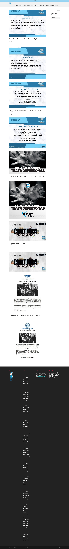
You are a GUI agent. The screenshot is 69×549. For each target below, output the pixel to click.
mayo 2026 (25, 377)
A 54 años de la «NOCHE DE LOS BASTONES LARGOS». (24, 315)
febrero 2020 (25, 446)
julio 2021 (24, 416)
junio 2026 (24, 375)
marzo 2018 (25, 489)
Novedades (20, 5)
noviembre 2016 (25, 519)
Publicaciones (42, 5)
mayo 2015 (25, 530)
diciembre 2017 (25, 495)
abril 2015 (24, 532)
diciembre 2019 (25, 450)
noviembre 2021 (25, 409)
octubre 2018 (25, 476)
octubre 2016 (25, 521)
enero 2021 (25, 426)
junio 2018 (24, 484)
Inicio (11, 5)
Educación (36, 5)
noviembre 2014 (25, 540)
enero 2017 (25, 515)
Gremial (10, 44)
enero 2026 (25, 381)
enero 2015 (25, 538)
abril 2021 (24, 420)
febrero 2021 (25, 424)
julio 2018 (24, 482)
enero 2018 (25, 493)
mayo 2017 (25, 508)
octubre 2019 (25, 454)
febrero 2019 (25, 469)
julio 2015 (24, 527)
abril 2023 (24, 388)
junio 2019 (24, 461)
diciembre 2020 (25, 428)
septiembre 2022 (25, 396)
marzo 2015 (25, 534)
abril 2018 (24, 487)
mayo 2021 (25, 418)
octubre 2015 (25, 523)
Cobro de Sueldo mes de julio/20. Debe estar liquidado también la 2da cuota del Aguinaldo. (27, 39)
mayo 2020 (25, 441)
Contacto (47, 5)
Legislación (32, 5)
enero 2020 (25, 448)
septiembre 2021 (25, 413)
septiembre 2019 (25, 456)
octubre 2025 (25, 383)
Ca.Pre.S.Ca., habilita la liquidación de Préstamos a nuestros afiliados (25, 111)
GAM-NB (14, 547)
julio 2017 (24, 504)
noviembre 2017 (25, 497)
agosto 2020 (25, 435)
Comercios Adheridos (51, 0)
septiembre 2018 (25, 478)
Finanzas (10, 42)
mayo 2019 (25, 463)
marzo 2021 (25, 422)
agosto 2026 (25, 372)
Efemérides (11, 178)
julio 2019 (24, 459)
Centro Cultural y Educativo (54, 5)
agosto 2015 (25, 525)
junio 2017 (24, 506)
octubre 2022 (25, 394)
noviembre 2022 (25, 392)
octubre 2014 (25, 542)
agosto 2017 (25, 502)
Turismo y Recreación (43, 0)
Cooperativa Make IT (24, 547)
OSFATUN (38, 0)
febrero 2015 (25, 536)
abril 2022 (24, 405)
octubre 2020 (25, 431)
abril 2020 (24, 443)
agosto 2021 (25, 415)
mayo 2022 (25, 403)
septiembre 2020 (25, 433)
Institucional (16, 5)
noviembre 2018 (25, 474)
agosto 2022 (25, 398)
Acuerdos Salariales (27, 5)
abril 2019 (24, 465)
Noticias (10, 114)
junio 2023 (24, 385)
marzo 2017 (25, 512)
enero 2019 (25, 471)
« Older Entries (11, 364)
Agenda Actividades (57, 0)
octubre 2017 (25, 499)
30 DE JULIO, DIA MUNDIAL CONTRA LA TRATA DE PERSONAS (27, 176)
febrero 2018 (25, 491)
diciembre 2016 (25, 517)
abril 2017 (24, 510)
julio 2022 (24, 400)
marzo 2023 (25, 390)
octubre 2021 (25, 411)
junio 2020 (24, 439)
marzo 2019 (25, 467)
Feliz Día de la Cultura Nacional (17, 243)
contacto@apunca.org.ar (41, 376)
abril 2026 (24, 379)
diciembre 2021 (25, 407)
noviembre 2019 (25, 452)
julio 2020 (24, 437)
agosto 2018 (25, 480)
